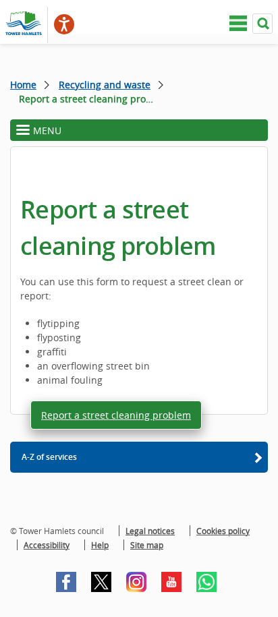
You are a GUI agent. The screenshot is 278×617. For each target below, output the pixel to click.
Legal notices (150, 530)
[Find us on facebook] (66, 582)
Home (23, 84)
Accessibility (47, 544)
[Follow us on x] (101, 582)
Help (100, 544)
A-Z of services (49, 457)
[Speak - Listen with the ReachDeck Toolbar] (64, 24)
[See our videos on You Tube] (171, 582)
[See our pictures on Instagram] (136, 582)
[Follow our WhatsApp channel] (206, 582)
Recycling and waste (104, 84)
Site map (146, 544)
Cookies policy (223, 530)
